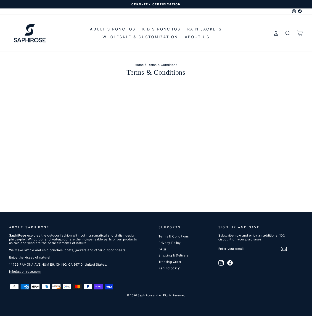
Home (139, 65)
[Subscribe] (284, 249)
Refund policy (169, 268)
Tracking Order (170, 262)
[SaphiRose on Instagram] (221, 263)
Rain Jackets (204, 29)
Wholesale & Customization (140, 37)
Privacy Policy (170, 243)
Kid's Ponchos (161, 29)
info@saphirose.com (25, 271)
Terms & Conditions (174, 236)
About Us (197, 37)
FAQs (163, 249)
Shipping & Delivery (174, 255)
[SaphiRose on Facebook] (230, 263)
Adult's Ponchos (112, 29)
